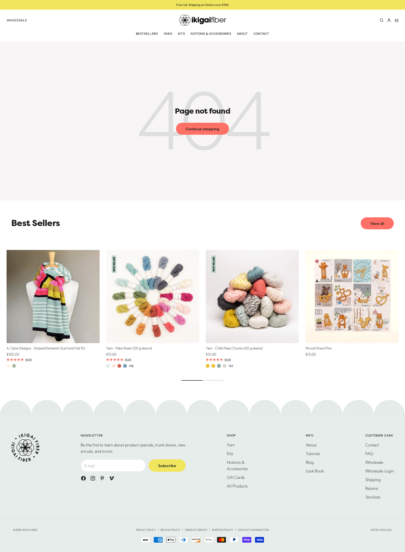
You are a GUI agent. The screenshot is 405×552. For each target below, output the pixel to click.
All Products (237, 485)
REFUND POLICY (170, 530)
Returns (371, 488)
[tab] (35, 223)
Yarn (168, 33)
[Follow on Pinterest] (102, 478)
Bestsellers (147, 33)
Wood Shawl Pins (318, 348)
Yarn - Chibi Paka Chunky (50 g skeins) (234, 348)
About (242, 33)
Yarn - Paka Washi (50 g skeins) (129, 348)
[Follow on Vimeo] (111, 478)
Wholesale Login (379, 470)
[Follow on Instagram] (93, 478)
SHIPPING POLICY (222, 530)
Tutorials (313, 453)
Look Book (315, 470)
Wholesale (17, 20)
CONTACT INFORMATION (253, 530)
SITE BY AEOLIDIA (381, 530)
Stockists (373, 496)
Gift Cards (236, 477)
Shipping (373, 479)
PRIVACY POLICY (146, 530)
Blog (310, 462)
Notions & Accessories (211, 33)
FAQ (369, 453)
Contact (261, 33)
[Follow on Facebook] (83, 478)
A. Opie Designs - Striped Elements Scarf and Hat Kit (46, 348)
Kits (181, 33)
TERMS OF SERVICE (196, 530)
